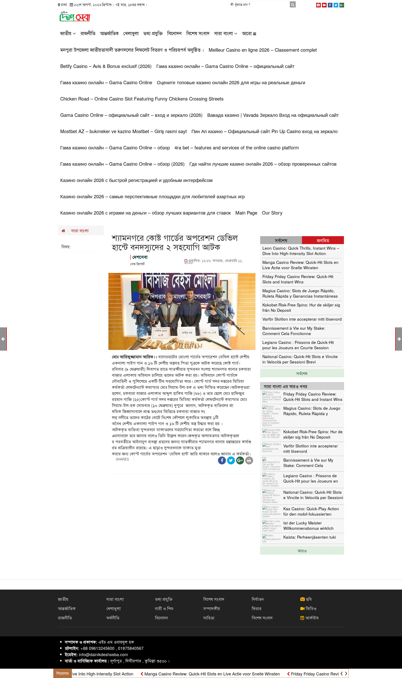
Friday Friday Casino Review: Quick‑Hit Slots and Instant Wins (297, 279)
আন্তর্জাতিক (109, 33)
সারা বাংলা (224, 33)
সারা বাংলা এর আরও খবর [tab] (285, 386)
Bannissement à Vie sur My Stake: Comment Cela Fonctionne (293, 330)
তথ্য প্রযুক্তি (153, 33)
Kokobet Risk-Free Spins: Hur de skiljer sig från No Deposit (301, 307)
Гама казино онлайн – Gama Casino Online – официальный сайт (225, 66)
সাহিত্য (208, 617)
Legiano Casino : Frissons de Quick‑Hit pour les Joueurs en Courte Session (298, 344)
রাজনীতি (87, 33)
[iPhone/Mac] (318, 4)
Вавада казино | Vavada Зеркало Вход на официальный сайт (273, 114)
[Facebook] (330, 4)
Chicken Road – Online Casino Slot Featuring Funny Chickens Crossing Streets (142, 98)
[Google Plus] (341, 4)
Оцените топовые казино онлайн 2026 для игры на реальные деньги (231, 82)
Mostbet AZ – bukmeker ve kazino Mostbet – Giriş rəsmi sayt (123, 131)
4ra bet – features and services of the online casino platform (236, 147)
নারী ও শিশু (164, 608)
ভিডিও (310, 608)
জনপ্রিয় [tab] (323, 240)
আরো (247, 33)
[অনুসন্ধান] (292, 4)
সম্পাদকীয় (211, 608)
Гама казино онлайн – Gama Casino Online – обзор (115, 147)
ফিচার (256, 608)
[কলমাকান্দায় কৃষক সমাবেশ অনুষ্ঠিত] (399, 339)
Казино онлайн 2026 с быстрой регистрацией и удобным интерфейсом (136, 180)
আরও (302, 550)
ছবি (308, 599)
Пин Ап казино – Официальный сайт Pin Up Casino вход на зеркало (264, 131)
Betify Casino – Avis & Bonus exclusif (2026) (106, 66)
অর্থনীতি (112, 617)
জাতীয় (66, 33)
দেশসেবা (139, 257)
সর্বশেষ (302, 373)
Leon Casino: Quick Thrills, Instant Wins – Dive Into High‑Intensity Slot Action (300, 250)
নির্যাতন (258, 599)
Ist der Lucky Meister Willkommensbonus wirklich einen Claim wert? (308, 525)
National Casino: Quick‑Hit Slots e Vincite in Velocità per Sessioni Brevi (300, 359)
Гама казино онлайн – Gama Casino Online (106, 82)
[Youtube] (324, 4)
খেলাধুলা (131, 33)
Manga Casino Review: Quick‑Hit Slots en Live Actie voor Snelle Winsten (300, 264)
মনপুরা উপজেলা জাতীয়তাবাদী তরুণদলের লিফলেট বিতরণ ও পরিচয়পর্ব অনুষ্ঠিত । (132, 49)
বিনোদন (174, 33)
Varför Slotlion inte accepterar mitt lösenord (302, 319)
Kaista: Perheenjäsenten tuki (309, 537)
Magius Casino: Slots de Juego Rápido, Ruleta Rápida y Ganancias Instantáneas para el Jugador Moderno (300, 293)
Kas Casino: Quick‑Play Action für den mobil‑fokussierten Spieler (311, 511)
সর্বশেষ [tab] (281, 240)
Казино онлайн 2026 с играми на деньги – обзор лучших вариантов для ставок (145, 212)
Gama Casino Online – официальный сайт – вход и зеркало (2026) (131, 114)
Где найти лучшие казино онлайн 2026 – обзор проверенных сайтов (263, 163)
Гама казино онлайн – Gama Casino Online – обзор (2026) (122, 163)
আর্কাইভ (311, 617)
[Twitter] (336, 4)
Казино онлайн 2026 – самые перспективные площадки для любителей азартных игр (152, 196)
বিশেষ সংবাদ (198, 33)
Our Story (272, 212)
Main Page (246, 212)
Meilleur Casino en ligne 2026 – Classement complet (263, 49)
